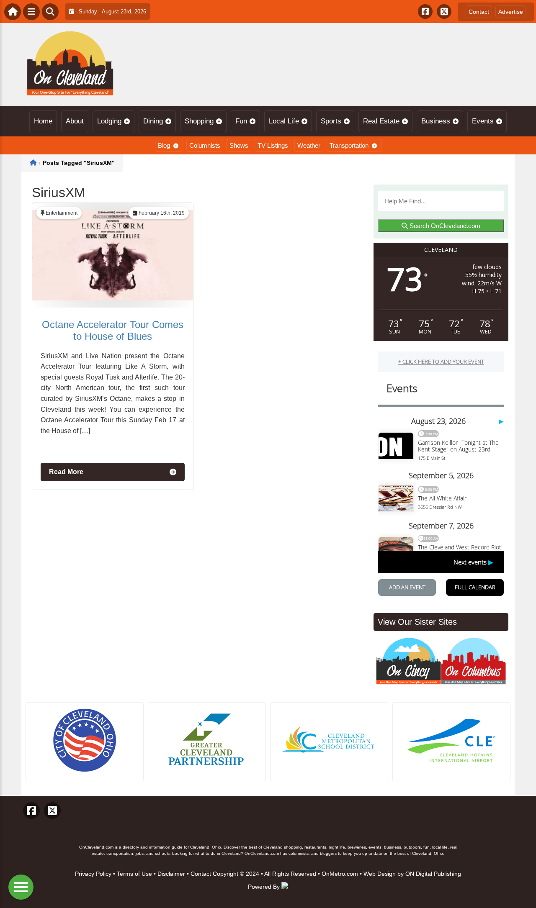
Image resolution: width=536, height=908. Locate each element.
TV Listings (273, 145)
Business (435, 121)
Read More (66, 471)
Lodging (109, 121)
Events (483, 121)
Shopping (199, 121)
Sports (331, 121)
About (75, 121)
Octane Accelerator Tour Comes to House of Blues (112, 330)
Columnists (204, 145)
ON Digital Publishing (433, 873)
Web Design (379, 873)
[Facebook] (425, 11)
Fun (241, 121)
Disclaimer (171, 873)
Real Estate (381, 121)
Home (43, 121)
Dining (153, 121)
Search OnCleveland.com (444, 225)
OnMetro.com (340, 873)
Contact (479, 11)
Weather (308, 145)
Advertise (510, 11)
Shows (238, 145)
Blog (164, 145)
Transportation (349, 145)
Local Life (284, 121)
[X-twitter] (444, 11)
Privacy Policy (93, 873)
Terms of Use (134, 873)
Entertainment (61, 213)
